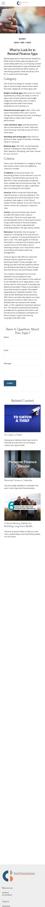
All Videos (5, 893)
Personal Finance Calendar (18, 480)
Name (6, 337)
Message (7, 363)
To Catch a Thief (13, 434)
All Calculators (7, 895)
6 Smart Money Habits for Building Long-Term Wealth (18, 525)
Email (6, 350)
